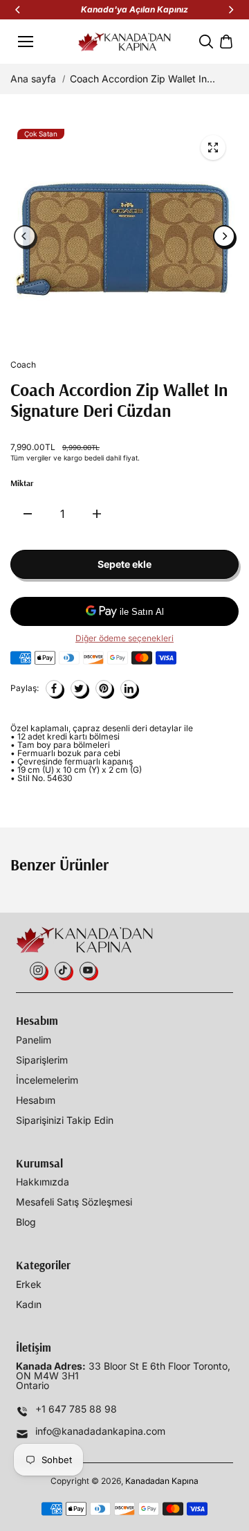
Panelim (33, 1040)
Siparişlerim (42, 1060)
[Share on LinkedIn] (128, 688)
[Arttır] (97, 513)
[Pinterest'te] (103, 688)
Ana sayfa (33, 79)
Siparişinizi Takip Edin (64, 1120)
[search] (206, 41)
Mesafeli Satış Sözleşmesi (74, 1202)
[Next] (230, 10)
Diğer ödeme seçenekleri (124, 638)
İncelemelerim (47, 1080)
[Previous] (19, 10)
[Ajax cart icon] (226, 41)
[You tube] (88, 970)
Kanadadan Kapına (162, 1481)
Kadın (29, 1304)
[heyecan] (79, 688)
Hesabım (35, 1100)
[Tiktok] (63, 970)
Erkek (29, 1284)
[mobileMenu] (25, 41)
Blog (26, 1222)
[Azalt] (27, 513)
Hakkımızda (42, 1182)
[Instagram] (38, 970)
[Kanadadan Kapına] (125, 42)
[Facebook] (54, 688)
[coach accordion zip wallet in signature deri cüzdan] (213, 147)
